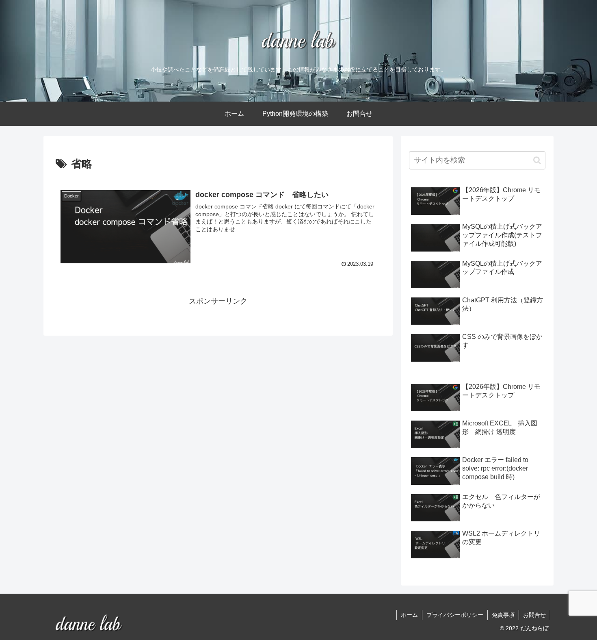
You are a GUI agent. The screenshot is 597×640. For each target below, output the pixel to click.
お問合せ (534, 615)
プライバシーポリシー (454, 615)
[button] (537, 160)
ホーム (409, 615)
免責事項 (503, 615)
